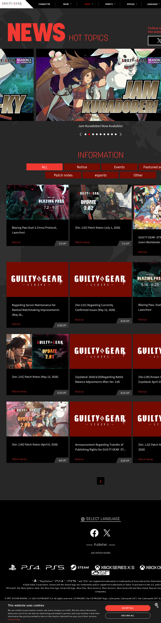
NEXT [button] (121, 134)
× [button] (157, 607)
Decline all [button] (127, 615)
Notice (82, 166)
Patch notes (63, 175)
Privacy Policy (14, 619)
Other (138, 175)
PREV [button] (81, 134)
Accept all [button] (128, 608)
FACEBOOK (94, 533)
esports (101, 175)
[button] (85, 134)
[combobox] (157, 604)
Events (119, 166)
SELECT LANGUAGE (103, 519)
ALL (44, 166)
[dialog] (80, 612)
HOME (12, 4)
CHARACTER (44, 4)
